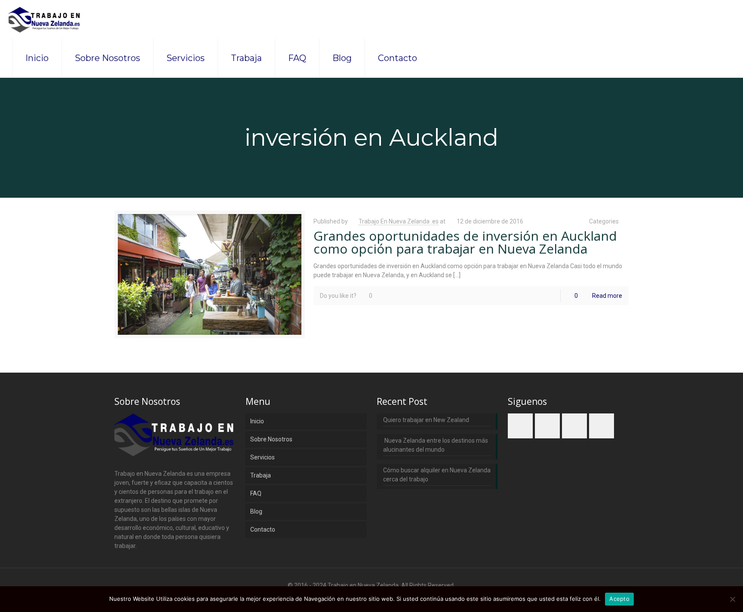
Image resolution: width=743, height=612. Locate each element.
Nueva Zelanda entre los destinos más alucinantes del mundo (435, 445)
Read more (607, 295)
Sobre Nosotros (271, 439)
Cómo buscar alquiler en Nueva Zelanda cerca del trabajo (437, 475)
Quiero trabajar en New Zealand (426, 419)
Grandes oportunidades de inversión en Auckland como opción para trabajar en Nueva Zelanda (465, 242)
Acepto (619, 598)
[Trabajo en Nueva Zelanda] (45, 19)
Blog (256, 511)
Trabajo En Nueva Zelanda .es (399, 221)
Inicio (257, 421)
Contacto (262, 529)
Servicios (262, 457)
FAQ (255, 493)
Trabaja (260, 475)
